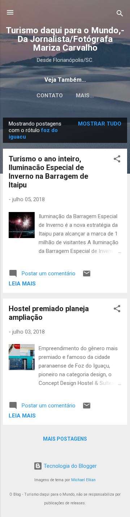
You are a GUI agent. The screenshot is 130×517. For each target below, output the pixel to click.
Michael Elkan (83, 480)
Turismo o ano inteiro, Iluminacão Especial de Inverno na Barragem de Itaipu (48, 171)
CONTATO (49, 95)
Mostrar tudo (99, 123)
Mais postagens (65, 439)
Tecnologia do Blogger (69, 466)
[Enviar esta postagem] (86, 276)
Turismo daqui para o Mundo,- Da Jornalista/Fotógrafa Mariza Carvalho (65, 39)
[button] (117, 160)
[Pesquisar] (120, 15)
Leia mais (22, 283)
